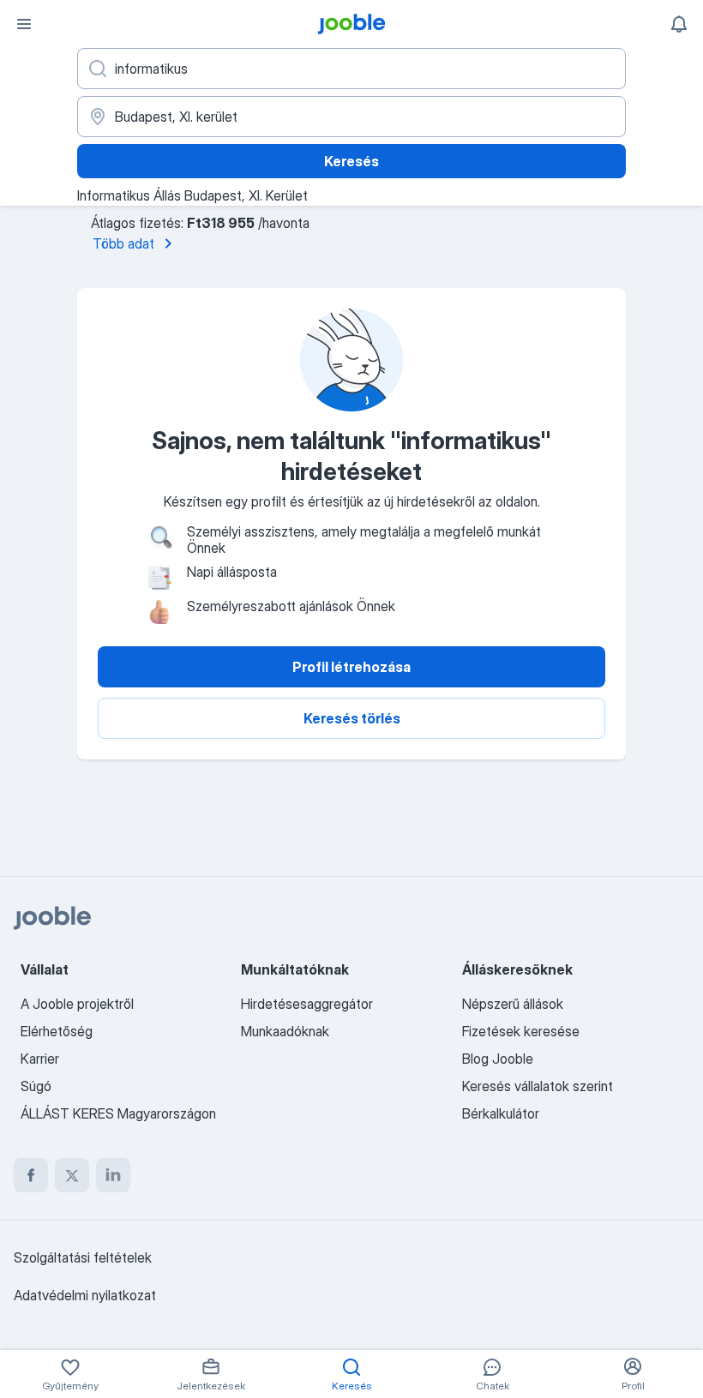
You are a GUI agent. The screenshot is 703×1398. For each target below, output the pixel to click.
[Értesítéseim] (679, 24)
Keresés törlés (351, 718)
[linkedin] (113, 1175)
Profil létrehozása (351, 666)
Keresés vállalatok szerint (537, 1086)
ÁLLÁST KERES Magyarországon (118, 1113)
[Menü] (24, 24)
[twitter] (72, 1175)
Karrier (40, 1058)
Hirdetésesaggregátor (307, 1003)
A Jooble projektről (77, 1003)
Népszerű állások (512, 1003)
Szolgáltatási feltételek (83, 1257)
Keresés (351, 161)
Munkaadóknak (285, 1031)
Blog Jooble (497, 1058)
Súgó (36, 1086)
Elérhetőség (57, 1031)
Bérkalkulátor (500, 1113)
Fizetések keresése (521, 1031)
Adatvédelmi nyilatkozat (85, 1295)
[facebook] (31, 1175)
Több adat (123, 243)
